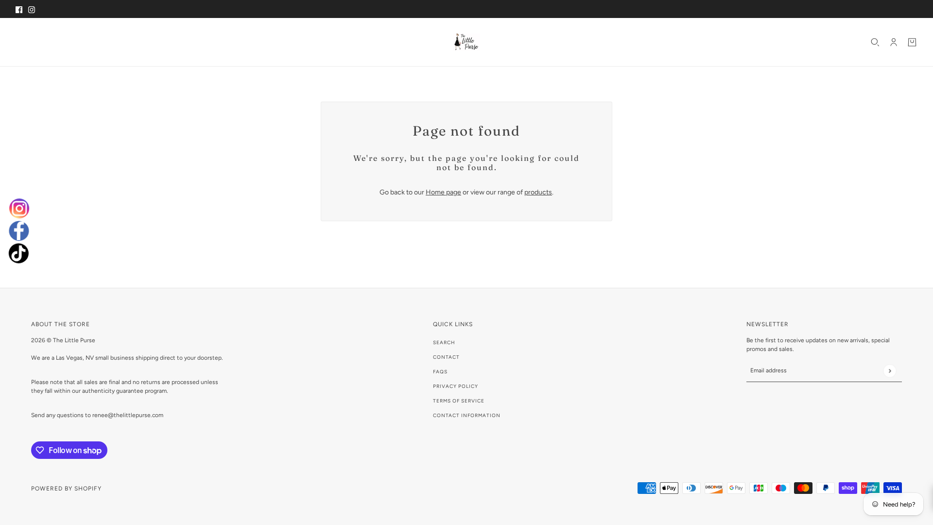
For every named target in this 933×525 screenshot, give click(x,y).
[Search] (875, 42)
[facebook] (19, 231)
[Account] (893, 42)
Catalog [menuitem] (59, 41)
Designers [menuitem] (107, 41)
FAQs (440, 371)
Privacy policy (455, 386)
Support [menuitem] (156, 41)
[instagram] (19, 206)
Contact (446, 357)
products (538, 192)
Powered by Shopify (66, 488)
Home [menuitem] (28, 41)
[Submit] (889, 370)
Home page (443, 192)
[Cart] (912, 42)
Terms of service (458, 401)
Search (444, 342)
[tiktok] (19, 254)
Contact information (467, 415)
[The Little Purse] (466, 42)
